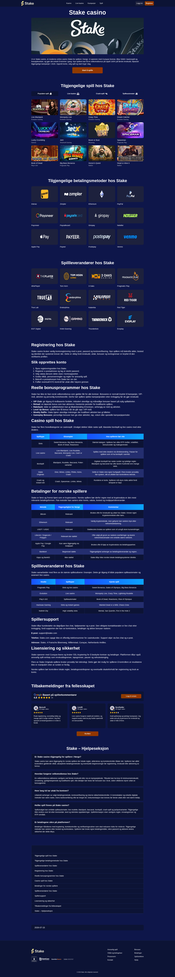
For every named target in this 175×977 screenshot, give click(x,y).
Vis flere (87, 734)
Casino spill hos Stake (44, 881)
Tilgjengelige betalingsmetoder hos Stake (51, 861)
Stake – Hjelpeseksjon (44, 911)
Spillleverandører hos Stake (46, 866)
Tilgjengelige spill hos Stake (46, 856)
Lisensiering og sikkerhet (45, 901)
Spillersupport (40, 896)
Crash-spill (100, 93)
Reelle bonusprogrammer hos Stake (49, 876)
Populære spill (43, 93)
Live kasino (71, 93)
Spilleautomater (129, 93)
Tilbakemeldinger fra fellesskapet (48, 906)
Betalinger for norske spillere (46, 886)
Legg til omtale (131, 696)
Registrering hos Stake (44, 871)
